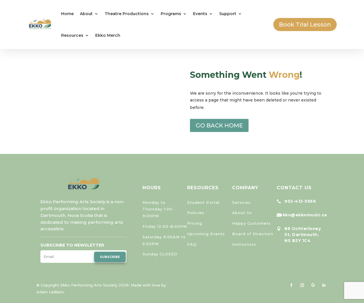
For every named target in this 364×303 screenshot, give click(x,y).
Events (200, 13)
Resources (72, 35)
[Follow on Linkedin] (324, 285)
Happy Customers (251, 223)
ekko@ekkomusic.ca (303, 214)
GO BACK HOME (219, 125)
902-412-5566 (300, 201)
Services (241, 202)
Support (227, 13)
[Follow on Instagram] (302, 285)
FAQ (192, 244)
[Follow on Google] (313, 285)
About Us (242, 212)
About (86, 13)
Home (67, 13)
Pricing (194, 223)
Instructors (244, 244)
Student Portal (203, 202)
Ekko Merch (107, 35)
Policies (195, 212)
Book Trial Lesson (305, 24)
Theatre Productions (127, 13)
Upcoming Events (206, 233)
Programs (171, 13)
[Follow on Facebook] (291, 285)
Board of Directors (252, 233)
